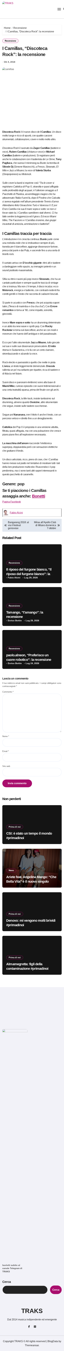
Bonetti (38, 496)
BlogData (53, 1341)
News (11, 870)
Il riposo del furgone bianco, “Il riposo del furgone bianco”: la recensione (28, 573)
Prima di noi (15, 827)
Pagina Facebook (11, 501)
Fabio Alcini (16, 512)
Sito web (6, 766)
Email (5, 751)
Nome (5, 736)
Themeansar (32, 1345)
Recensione (10, 41)
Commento (8, 692)
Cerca (6, 1281)
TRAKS (32, 1310)
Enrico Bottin (15, 620)
